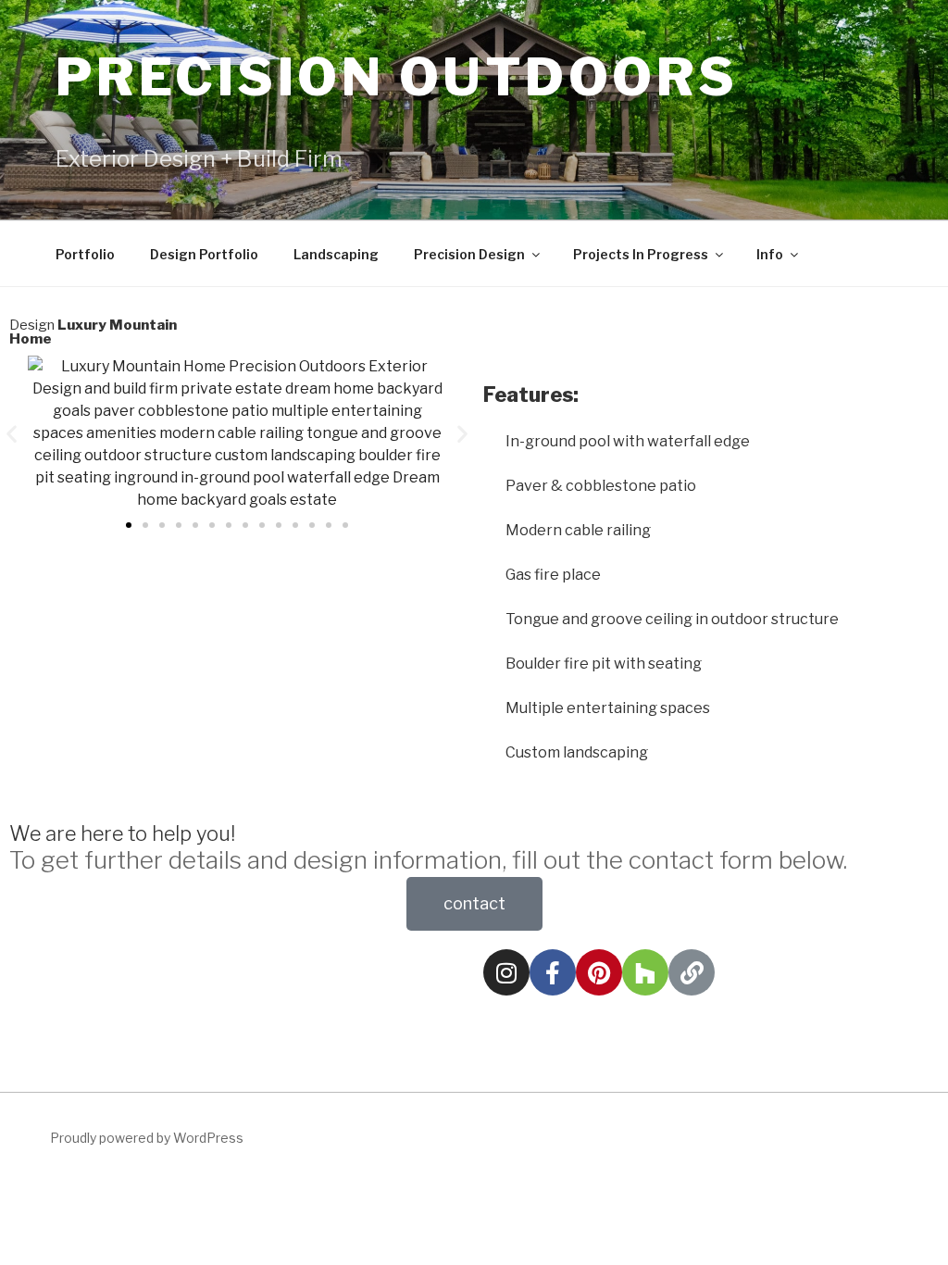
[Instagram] (506, 972)
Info (769, 254)
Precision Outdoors (397, 76)
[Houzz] (645, 972)
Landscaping (336, 254)
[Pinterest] (599, 972)
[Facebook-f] (553, 972)
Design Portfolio (204, 254)
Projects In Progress (640, 254)
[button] (11, 433)
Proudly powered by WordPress (146, 1138)
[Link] (691, 972)
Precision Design (469, 254)
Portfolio (85, 254)
